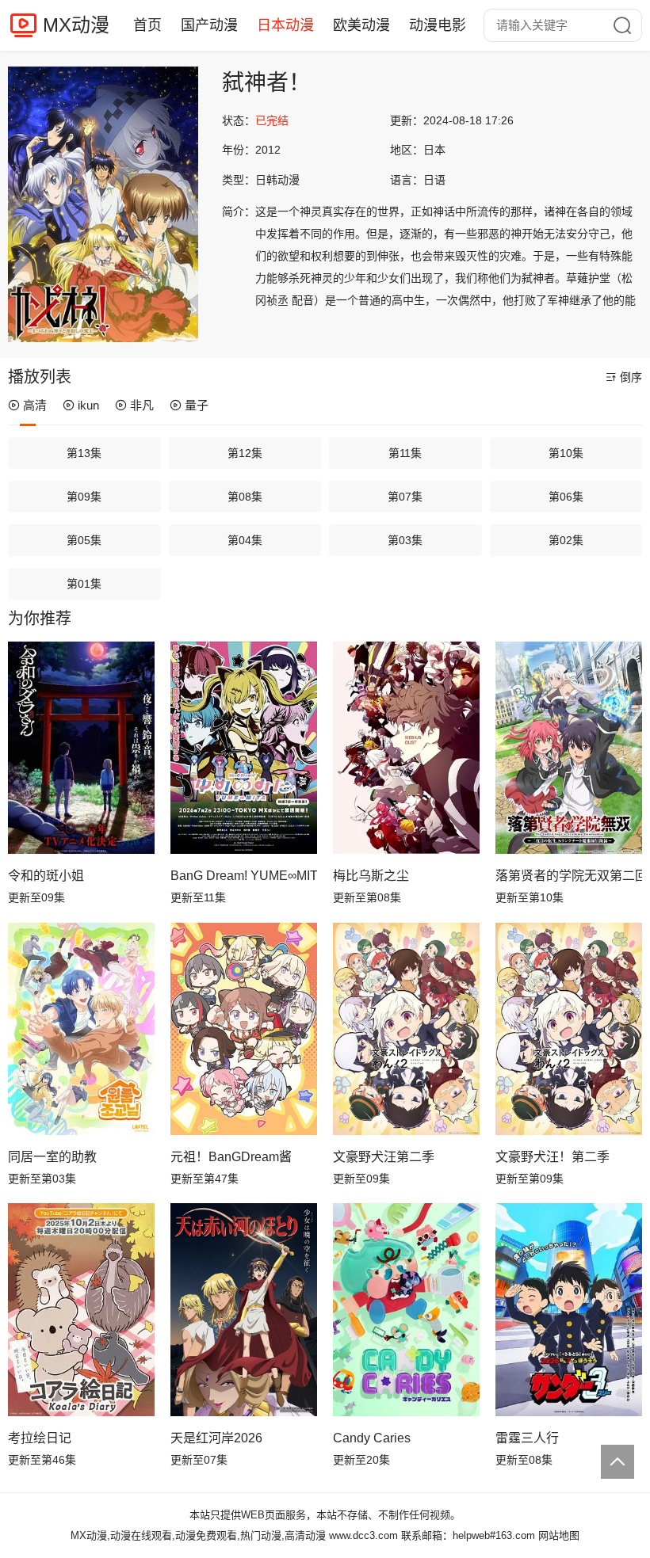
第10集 (566, 453)
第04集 (245, 540)
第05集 (84, 540)
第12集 (245, 453)
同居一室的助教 (52, 1157)
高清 (35, 405)
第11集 (405, 453)
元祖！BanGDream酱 (231, 1157)
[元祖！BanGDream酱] (243, 1029)
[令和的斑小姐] (81, 748)
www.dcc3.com (363, 1535)
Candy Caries (372, 1438)
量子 (196, 405)
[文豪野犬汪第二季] (406, 1029)
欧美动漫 (361, 25)
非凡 (142, 405)
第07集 (405, 496)
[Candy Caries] (406, 1309)
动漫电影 (437, 25)
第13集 (84, 453)
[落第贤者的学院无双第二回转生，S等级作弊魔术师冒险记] (568, 748)
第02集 (566, 540)
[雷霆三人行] (568, 1309)
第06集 (566, 496)
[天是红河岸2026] (243, 1309)
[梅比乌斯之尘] (406, 748)
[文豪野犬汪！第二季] (568, 1029)
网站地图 (558, 1535)
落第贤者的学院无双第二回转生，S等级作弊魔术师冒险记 (568, 875)
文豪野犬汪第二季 (383, 1157)
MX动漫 (76, 25)
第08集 (245, 496)
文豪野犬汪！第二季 (552, 1157)
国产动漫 (209, 25)
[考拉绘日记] (81, 1309)
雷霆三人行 (527, 1438)
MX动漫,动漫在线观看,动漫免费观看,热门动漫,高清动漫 (198, 1535)
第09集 (84, 496)
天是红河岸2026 (216, 1438)
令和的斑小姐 (46, 875)
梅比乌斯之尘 (371, 875)
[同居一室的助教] (81, 1029)
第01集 (84, 583)
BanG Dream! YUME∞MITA (243, 875)
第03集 (405, 540)
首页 (147, 25)
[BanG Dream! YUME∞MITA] (243, 748)
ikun (88, 405)
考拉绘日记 (39, 1438)
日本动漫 (285, 25)
